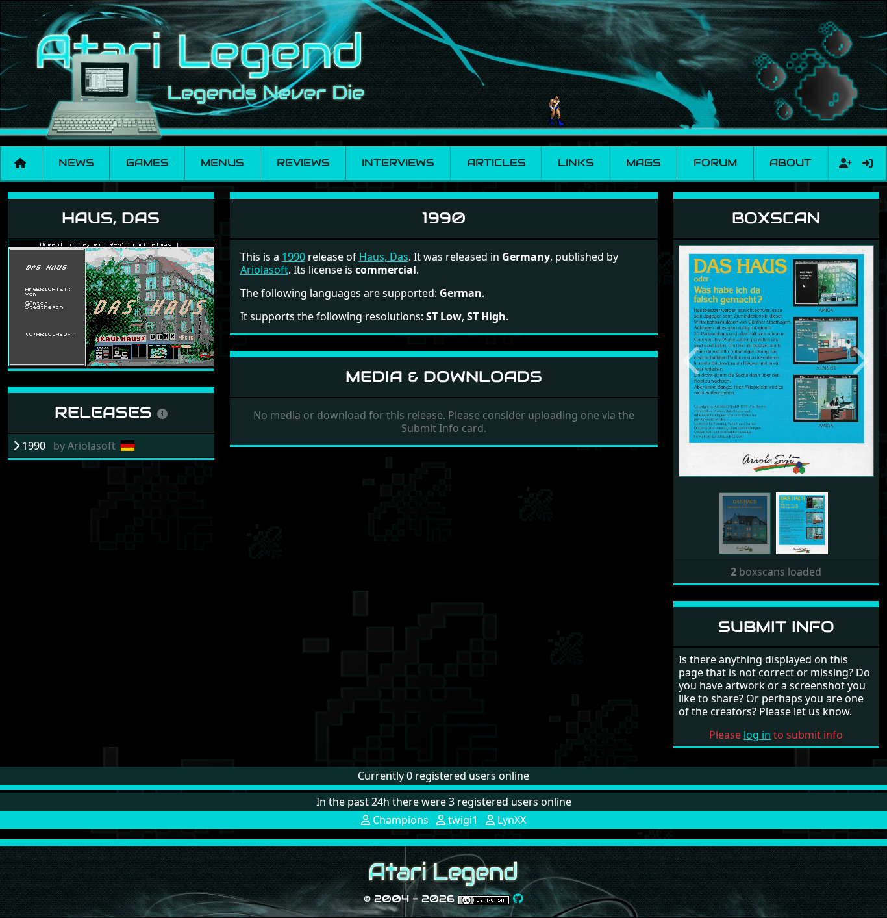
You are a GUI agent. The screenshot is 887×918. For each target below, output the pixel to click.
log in (757, 735)
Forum (715, 163)
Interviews (398, 163)
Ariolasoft (264, 269)
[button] (693, 361)
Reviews (303, 163)
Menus (222, 163)
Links (575, 163)
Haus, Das (111, 218)
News (76, 163)
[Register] (843, 163)
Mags (643, 163)
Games (147, 163)
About (790, 163)
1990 (293, 256)
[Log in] (867, 163)
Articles (496, 163)
